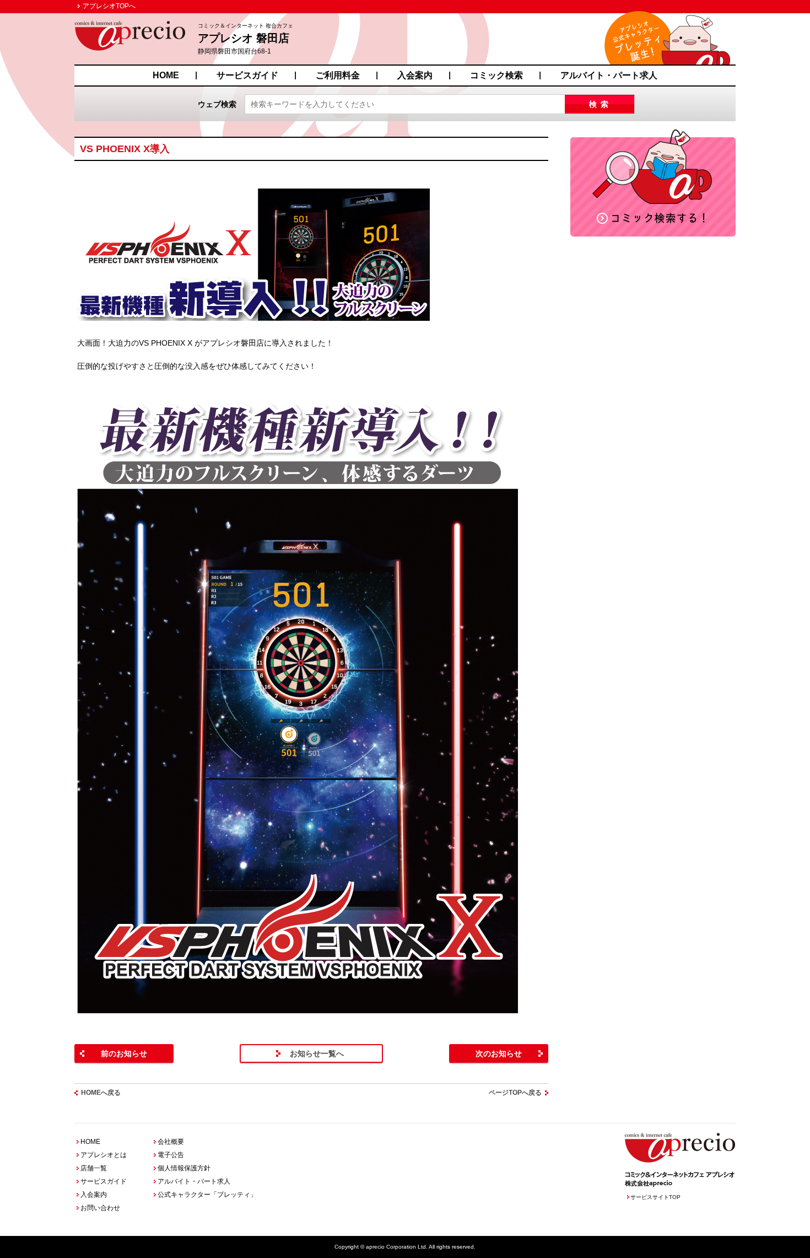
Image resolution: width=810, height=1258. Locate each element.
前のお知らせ (124, 1053)
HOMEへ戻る (101, 1092)
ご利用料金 (338, 75)
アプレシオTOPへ (109, 6)
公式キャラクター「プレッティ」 (207, 1194)
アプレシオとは (103, 1155)
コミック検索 (496, 75)
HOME (166, 75)
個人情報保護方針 (184, 1168)
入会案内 (415, 75)
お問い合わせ (100, 1208)
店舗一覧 (93, 1168)
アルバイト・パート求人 (608, 75)
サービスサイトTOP (655, 1197)
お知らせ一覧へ (317, 1053)
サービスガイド (247, 75)
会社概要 (171, 1142)
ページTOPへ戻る (515, 1092)
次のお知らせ (499, 1053)
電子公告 (171, 1155)
